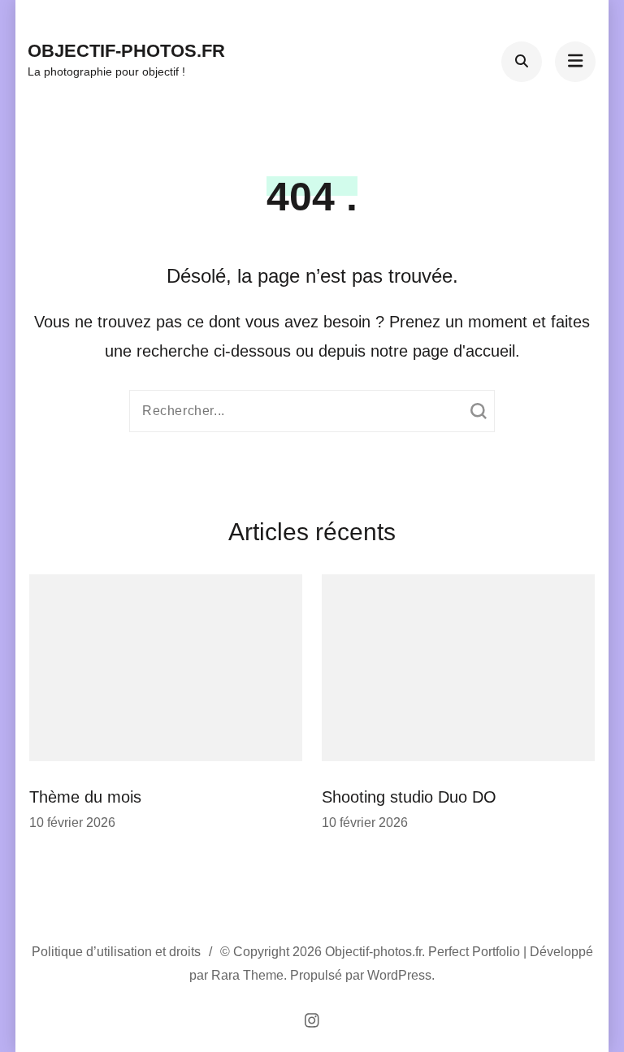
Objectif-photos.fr (126, 51)
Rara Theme (247, 975)
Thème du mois (85, 797)
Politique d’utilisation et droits (116, 952)
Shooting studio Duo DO (409, 797)
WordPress (399, 975)
